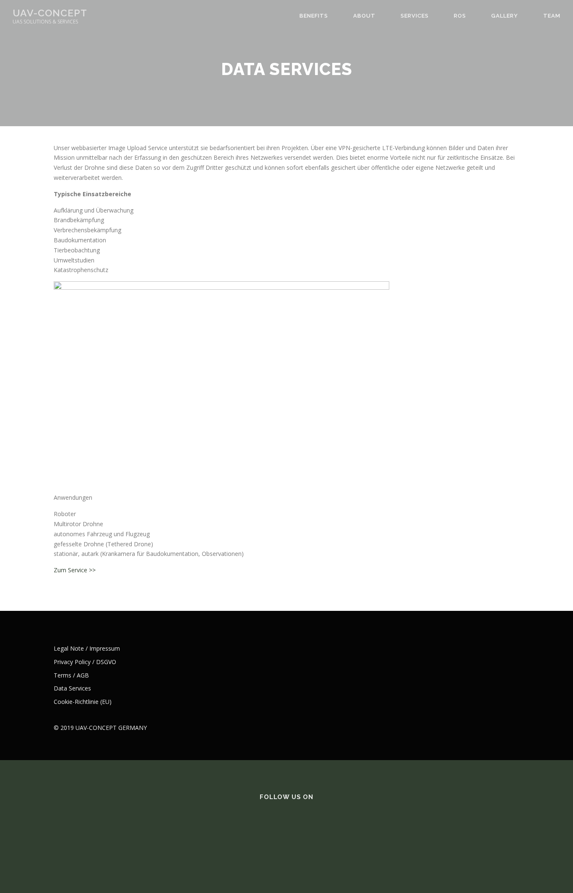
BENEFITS (314, 16)
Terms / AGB (71, 675)
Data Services (72, 688)
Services (415, 16)
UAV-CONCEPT (50, 12)
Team (551, 16)
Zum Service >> (75, 570)
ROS (460, 16)
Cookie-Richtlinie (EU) (83, 702)
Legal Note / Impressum (87, 648)
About (364, 16)
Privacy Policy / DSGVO (85, 662)
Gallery (504, 16)
